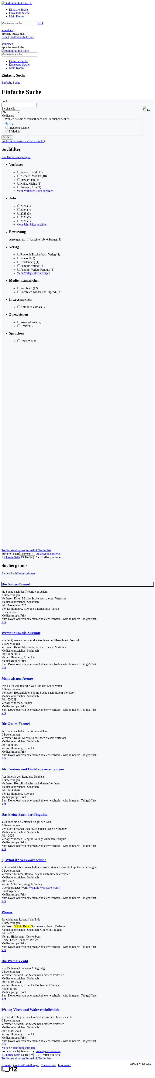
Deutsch (25, 340)
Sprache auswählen (13, 33)
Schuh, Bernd (28, 172)
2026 (23, 206)
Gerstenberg (27, 262)
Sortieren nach (10, 553)
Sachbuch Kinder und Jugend (38, 292)
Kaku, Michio (28, 183)
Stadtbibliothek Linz (22, 37)
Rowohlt (25, 258)
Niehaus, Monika (30, 176)
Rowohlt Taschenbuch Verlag (38, 254)
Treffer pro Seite (50, 557)
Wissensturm (28, 322)
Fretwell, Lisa (28, 187)
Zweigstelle (8, 108)
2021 (23, 221)
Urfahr (24, 325)
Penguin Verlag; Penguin (35, 269)
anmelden (7, 30)
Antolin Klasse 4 (30, 307)
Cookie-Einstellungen (26, 1065)
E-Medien (14, 131)
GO (40, 23)
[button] (148, 109)
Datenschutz (48, 1065)
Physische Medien (19, 127)
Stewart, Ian (27, 179)
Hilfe (5, 37)
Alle (11, 123)
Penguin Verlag (29, 265)
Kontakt (6, 1065)
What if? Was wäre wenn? (44, 887)
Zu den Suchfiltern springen (18, 573)
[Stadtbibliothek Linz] (15, 3)
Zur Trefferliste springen (16, 157)
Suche (5, 101)
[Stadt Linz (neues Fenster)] (10, 1071)
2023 (23, 213)
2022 (23, 217)
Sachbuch (26, 288)
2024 (23, 209)
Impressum (64, 1065)
